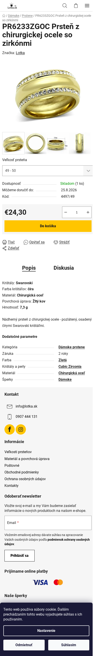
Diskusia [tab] (64, 268)
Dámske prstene (71, 347)
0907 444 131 (27, 416)
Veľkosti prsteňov (18, 452)
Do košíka (48, 226)
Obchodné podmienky (21, 472)
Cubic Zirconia (69, 366)
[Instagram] (21, 429)
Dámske (65, 379)
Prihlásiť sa (19, 555)
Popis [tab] (29, 268)
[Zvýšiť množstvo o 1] (88, 212)
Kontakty (11, 486)
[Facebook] (9, 429)
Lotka (20, 53)
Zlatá (62, 360)
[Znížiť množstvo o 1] (65, 212)
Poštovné (11, 465)
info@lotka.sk (26, 406)
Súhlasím (68, 645)
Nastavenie (46, 631)
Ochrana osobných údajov (25, 479)
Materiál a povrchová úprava (27, 459)
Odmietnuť (23, 645)
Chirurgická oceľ (71, 373)
